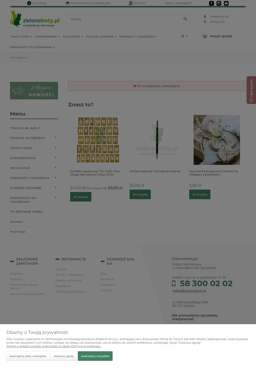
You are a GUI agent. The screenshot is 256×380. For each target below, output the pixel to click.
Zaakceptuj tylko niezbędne (28, 356)
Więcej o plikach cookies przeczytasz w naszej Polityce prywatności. (53, 346)
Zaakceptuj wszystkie (95, 356)
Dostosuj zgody (64, 356)
